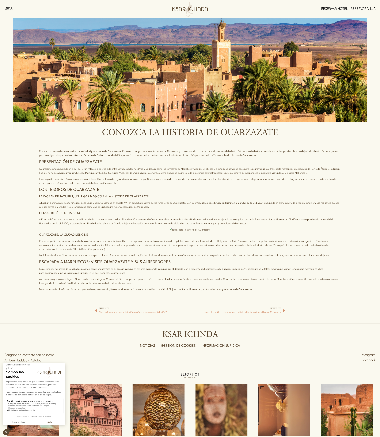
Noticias (147, 346)
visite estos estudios (161, 245)
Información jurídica (221, 346)
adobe (135, 203)
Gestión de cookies (178, 346)
